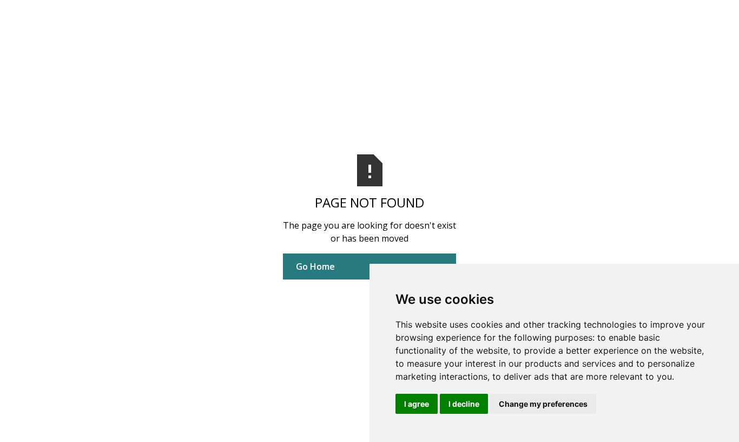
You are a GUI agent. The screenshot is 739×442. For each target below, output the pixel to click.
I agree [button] (416, 403)
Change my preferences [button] (543, 403)
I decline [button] (463, 403)
